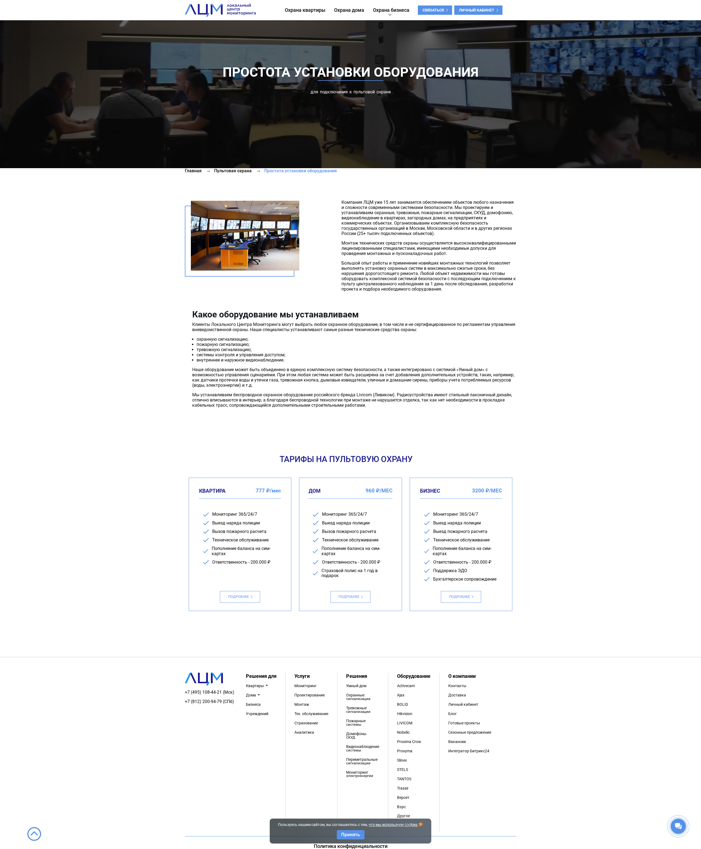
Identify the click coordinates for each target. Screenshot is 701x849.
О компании (462, 676)
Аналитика (304, 732)
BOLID (402, 704)
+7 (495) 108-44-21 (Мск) (209, 692)
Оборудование (413, 676)
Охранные (358, 697)
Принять (350, 834)
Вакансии (457, 741)
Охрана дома (349, 10)
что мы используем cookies (393, 824)
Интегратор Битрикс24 (468, 751)
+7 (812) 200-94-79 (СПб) (209, 701)
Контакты (457, 686)
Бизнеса (253, 704)
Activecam (406, 686)
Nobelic (403, 732)
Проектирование (309, 695)
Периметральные (362, 761)
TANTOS (404, 779)
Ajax (400, 695)
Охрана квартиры (305, 10)
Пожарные (356, 723)
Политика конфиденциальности (350, 846)
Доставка (457, 695)
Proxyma (404, 751)
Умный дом (356, 686)
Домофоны (356, 735)
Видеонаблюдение (362, 748)
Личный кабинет (476, 10)
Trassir (403, 788)
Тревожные (358, 710)
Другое (403, 816)
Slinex (402, 760)
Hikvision (404, 714)
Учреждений (257, 714)
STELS (402, 769)
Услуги (302, 676)
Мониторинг (305, 686)
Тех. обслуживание (311, 714)
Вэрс (401, 807)
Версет (403, 797)
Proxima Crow (409, 741)
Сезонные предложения (469, 732)
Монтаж (301, 704)
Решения (356, 676)
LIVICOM (404, 723)
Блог (452, 714)
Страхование (306, 723)
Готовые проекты (464, 723)
